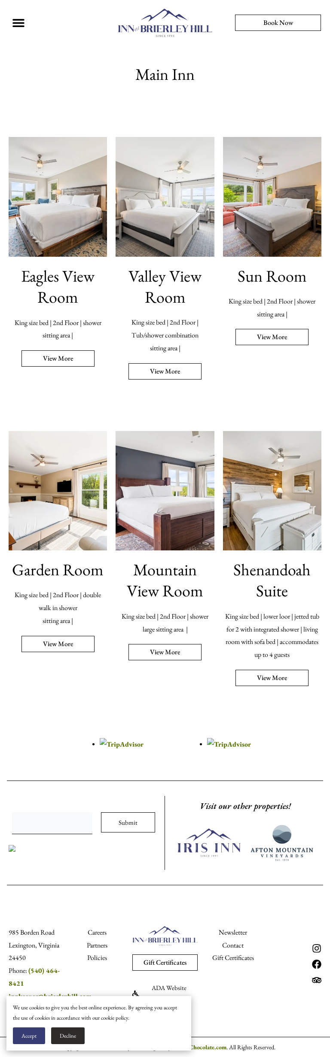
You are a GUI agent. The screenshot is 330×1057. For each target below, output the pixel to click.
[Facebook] (316, 964)
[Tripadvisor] (316, 980)
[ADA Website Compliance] (135, 993)
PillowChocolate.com (199, 1047)
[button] (18, 23)
